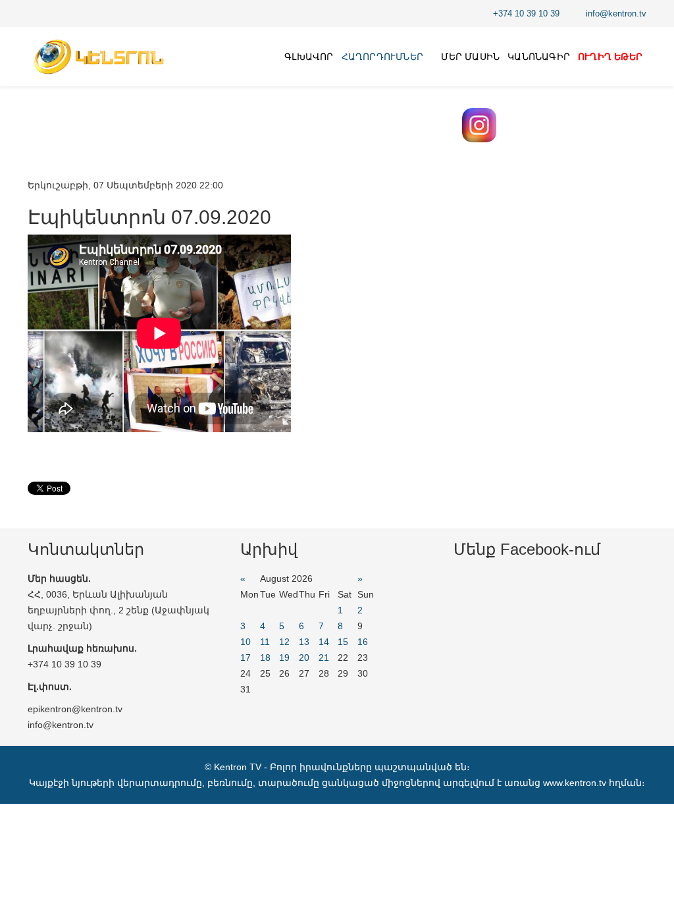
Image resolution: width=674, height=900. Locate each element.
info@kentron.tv (616, 13)
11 (265, 641)
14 (324, 641)
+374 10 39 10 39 (526, 13)
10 (245, 641)
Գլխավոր (308, 56)
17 (245, 657)
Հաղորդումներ (382, 56)
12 (284, 641)
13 (304, 641)
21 (324, 657)
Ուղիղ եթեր (610, 56)
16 (362, 641)
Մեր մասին (470, 56)
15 (343, 641)
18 (265, 657)
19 (284, 657)
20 (304, 657)
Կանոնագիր (538, 56)
